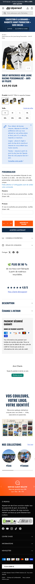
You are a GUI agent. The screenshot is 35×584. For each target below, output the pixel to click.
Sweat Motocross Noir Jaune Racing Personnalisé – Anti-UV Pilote (17, 37)
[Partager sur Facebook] (13, 252)
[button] (32, 8)
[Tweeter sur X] (10, 252)
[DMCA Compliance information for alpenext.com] (24, 521)
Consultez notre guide (15, 161)
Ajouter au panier (24, 223)
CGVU (3, 577)
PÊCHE (8, 465)
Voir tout (30, 444)
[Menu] (3, 8)
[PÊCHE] (8, 456)
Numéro (5, 191)
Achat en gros (5, 579)
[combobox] (17, 13)
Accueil (4, 35)
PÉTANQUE (24, 465)
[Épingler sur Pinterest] (17, 252)
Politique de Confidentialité (14, 577)
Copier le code (22, 29)
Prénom (4, 204)
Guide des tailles (28, 108)
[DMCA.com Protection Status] (9, 521)
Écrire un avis (17, 375)
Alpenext (8, 573)
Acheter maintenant (17, 230)
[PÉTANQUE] (24, 456)
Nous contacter (26, 577)
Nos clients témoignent (17, 291)
